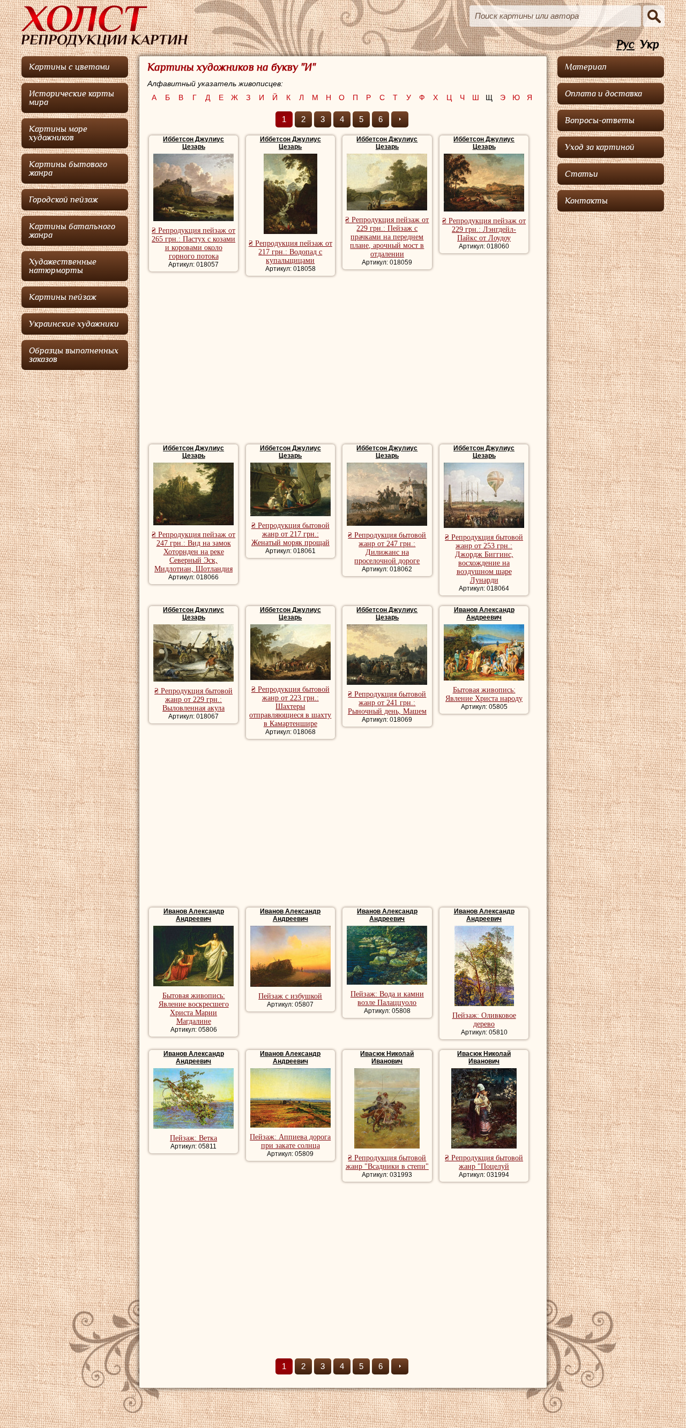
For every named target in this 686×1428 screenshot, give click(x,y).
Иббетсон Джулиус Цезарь (193, 142)
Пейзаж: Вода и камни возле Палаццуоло (387, 998)
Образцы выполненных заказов (73, 355)
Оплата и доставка (603, 93)
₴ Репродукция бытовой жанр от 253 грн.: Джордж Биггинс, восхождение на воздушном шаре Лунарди (484, 558)
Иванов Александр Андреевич (484, 613)
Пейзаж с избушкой (290, 996)
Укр (649, 45)
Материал (586, 67)
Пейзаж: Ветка (193, 1138)
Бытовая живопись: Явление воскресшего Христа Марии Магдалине (194, 1008)
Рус (625, 45)
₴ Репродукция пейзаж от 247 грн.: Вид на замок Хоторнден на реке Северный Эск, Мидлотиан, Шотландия (193, 552)
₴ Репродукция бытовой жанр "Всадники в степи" (387, 1162)
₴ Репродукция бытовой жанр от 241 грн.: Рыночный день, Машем (387, 702)
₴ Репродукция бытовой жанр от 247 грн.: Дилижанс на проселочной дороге (387, 548)
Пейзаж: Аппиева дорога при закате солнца (290, 1141)
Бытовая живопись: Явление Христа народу (484, 694)
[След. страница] (399, 119)
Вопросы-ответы (600, 120)
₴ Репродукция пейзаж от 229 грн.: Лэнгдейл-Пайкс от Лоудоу (484, 229)
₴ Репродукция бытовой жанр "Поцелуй (484, 1162)
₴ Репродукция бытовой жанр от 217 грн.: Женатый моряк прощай (290, 534)
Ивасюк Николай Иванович (387, 1057)
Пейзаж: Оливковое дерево (484, 1019)
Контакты (586, 201)
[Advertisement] (342, 361)
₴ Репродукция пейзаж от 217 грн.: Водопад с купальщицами (290, 252)
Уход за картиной (600, 147)
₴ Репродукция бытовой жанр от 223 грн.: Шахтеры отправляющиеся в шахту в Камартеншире (290, 706)
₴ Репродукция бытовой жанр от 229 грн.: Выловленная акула (193, 699)
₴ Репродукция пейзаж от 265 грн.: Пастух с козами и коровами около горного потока (193, 243)
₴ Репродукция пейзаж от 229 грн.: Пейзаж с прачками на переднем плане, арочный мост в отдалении (387, 237)
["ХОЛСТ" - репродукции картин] (104, 26)
